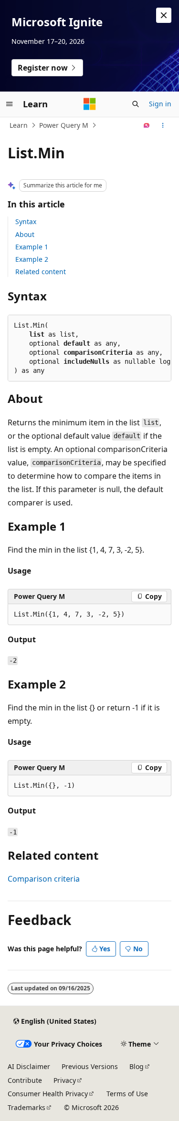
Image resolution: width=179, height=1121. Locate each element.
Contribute (25, 1080)
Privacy (64, 1080)
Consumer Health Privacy (48, 1093)
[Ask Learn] (147, 125)
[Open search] (135, 104)
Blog (136, 1066)
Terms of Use (127, 1093)
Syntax (25, 221)
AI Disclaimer (29, 1066)
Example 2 (31, 259)
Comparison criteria (44, 879)
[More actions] (163, 125)
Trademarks (26, 1107)
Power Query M (63, 125)
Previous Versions (90, 1066)
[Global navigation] (9, 104)
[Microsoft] (90, 104)
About (24, 234)
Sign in (160, 103)
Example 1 (31, 246)
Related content (40, 271)
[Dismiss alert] (163, 15)
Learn (19, 125)
